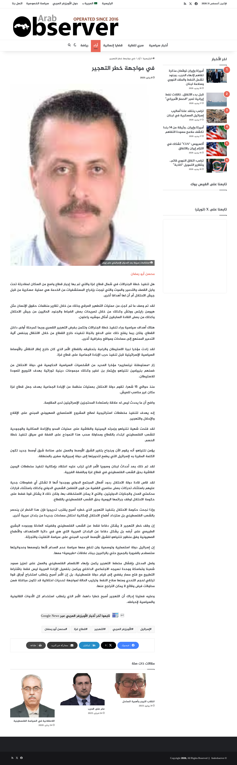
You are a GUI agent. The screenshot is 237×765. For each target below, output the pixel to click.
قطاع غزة (80, 629)
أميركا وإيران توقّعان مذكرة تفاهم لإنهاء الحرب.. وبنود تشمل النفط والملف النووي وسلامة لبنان (186, 77)
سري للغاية (136, 45)
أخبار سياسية (158, 45)
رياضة (84, 45)
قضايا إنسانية (113, 45)
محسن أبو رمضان (55, 629)
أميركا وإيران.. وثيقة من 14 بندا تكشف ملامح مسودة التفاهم (183, 130)
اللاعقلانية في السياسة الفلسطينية (34, 721)
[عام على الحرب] (82, 689)
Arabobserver (217, 758)
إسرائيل (145, 629)
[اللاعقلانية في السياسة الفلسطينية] (32, 695)
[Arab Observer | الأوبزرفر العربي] (65, 24)
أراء (96, 45)
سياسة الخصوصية (37, 3)
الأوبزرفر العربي (122, 629)
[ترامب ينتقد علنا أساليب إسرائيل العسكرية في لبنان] (216, 116)
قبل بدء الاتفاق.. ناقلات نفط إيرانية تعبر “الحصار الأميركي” (184, 97)
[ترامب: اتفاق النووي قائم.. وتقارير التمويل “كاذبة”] (216, 166)
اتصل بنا (17, 3)
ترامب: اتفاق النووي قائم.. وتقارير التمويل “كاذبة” (186, 163)
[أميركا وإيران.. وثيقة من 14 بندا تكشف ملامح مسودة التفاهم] (216, 132)
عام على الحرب (96, 709)
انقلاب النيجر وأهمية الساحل (138, 701)
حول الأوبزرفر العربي (65, 3)
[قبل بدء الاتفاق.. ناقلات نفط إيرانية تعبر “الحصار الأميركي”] (216, 100)
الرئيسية (107, 3)
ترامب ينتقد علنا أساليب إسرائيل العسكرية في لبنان (185, 113)
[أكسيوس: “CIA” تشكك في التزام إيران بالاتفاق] (216, 149)
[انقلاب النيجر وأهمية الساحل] (132, 685)
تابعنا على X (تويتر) (211, 210)
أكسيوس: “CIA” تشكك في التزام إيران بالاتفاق (185, 146)
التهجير (99, 629)
